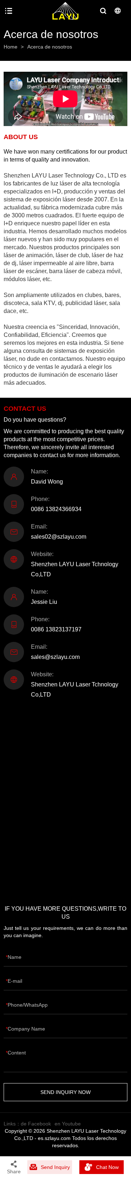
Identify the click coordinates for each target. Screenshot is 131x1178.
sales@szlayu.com (55, 657)
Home (10, 47)
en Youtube (68, 1124)
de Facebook (36, 1124)
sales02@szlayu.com (58, 537)
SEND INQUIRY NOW (65, 1092)
